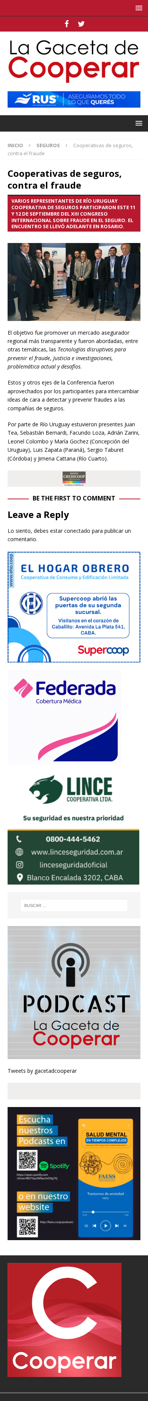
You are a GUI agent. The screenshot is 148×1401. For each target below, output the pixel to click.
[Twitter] (81, 24)
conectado (77, 530)
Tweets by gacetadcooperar (42, 1070)
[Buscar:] (74, 905)
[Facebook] (66, 24)
